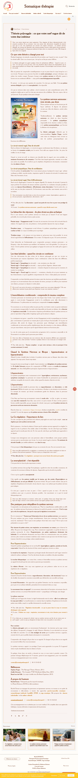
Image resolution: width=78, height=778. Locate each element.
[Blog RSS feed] (69, 19)
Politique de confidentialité (37, 776)
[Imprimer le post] (26, 716)
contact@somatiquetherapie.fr (43, 772)
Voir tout (73, 726)
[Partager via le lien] (22, 716)
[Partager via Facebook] (11, 716)
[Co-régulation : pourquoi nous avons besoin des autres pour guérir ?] (14, 735)
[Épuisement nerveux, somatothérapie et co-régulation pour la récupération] (64, 735)
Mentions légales (11, 766)
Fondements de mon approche (17, 710)
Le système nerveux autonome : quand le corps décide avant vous (39, 744)
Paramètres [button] (54, 775)
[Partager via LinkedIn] (19, 716)
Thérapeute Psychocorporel (36, 759)
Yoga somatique (46, 761)
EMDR (39, 761)
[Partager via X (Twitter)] (15, 716)
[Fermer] (76, 775)
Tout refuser (62, 775)
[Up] (74, 389)
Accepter (71, 775)
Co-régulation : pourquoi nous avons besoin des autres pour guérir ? (13, 744)
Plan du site (66, 765)
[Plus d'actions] (66, 29)
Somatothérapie (32, 761)
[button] (73, 16)
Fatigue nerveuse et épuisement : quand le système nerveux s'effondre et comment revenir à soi (63, 744)
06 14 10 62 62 (31, 772)
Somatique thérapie (39, 6)
